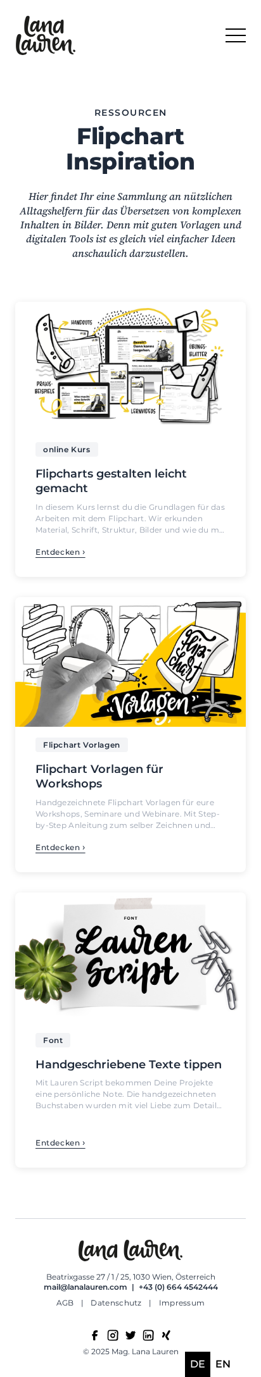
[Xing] (166, 1335)
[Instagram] (112, 1335)
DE (197, 1364)
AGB (66, 1302)
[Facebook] (95, 1335)
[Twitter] (130, 1335)
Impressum (182, 1302)
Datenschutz (117, 1302)
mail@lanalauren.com (85, 1287)
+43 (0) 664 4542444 (178, 1287)
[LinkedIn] (148, 1335)
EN (223, 1364)
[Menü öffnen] (236, 35)
